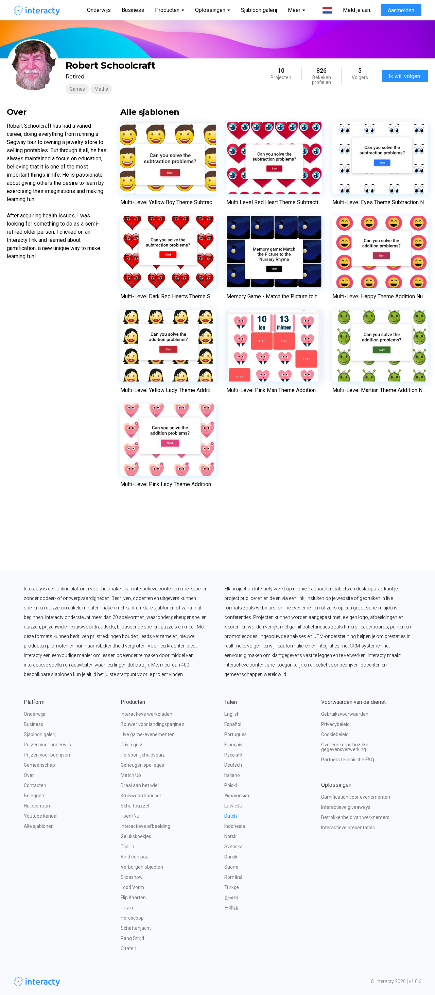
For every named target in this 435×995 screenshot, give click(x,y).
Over (29, 775)
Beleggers (35, 795)
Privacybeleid (335, 724)
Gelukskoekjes (136, 836)
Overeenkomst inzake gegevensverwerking (345, 747)
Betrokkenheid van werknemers (355, 817)
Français (233, 744)
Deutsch (233, 765)
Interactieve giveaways (345, 807)
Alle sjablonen (39, 826)
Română (233, 877)
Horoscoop (132, 918)
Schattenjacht (136, 928)
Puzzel (128, 907)
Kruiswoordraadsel (141, 795)
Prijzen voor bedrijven (47, 755)
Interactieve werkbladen (146, 714)
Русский (233, 755)
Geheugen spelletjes (142, 765)
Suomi (231, 867)
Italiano (232, 775)
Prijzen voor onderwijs (47, 744)
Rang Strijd (132, 938)
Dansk (231, 856)
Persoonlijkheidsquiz (143, 755)
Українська (236, 795)
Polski (230, 785)
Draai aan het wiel (140, 785)
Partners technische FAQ (347, 759)
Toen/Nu (130, 816)
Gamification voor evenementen (355, 797)
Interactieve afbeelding (145, 826)
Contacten (35, 785)
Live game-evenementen (148, 734)
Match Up (131, 775)
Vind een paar (135, 856)
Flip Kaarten (133, 897)
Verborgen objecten (142, 867)
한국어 (231, 897)
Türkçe (231, 887)
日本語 (231, 907)
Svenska (233, 846)
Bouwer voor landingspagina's (153, 724)
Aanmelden (401, 10)
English (232, 714)
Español (232, 724)
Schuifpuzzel (135, 806)
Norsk (230, 836)
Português (235, 734)
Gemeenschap (39, 765)
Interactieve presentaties (348, 827)
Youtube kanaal (40, 816)
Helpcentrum (38, 806)
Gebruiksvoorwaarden (344, 714)
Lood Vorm (132, 887)
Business (133, 10)
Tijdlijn (127, 846)
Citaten (128, 948)
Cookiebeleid (335, 734)
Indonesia (234, 826)
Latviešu (233, 806)
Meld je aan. (357, 10)
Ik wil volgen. (405, 76)
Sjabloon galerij (259, 10)
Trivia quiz (131, 744)
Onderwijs (99, 10)
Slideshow (132, 877)
